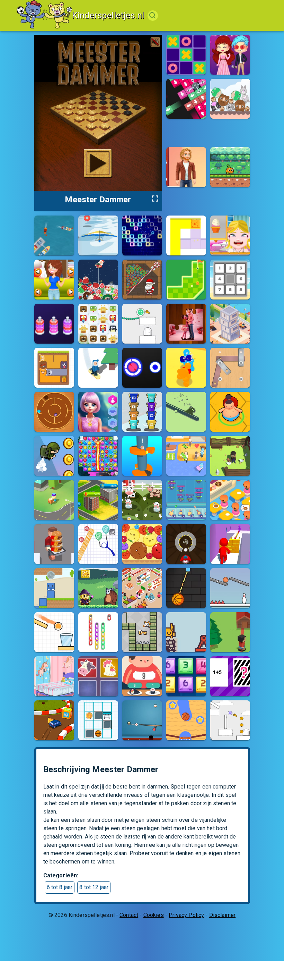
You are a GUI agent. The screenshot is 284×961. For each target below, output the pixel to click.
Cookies (153, 915)
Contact (128, 915)
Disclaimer (222, 915)
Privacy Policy (186, 915)
